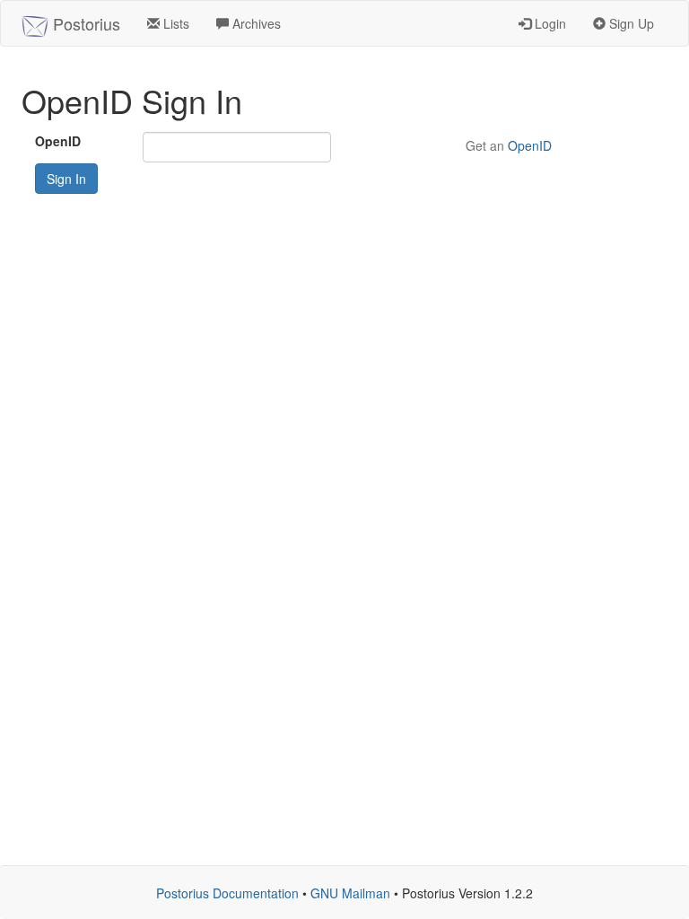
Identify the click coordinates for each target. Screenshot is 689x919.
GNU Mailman (350, 893)
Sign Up (630, 23)
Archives (255, 23)
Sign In (66, 179)
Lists (174, 23)
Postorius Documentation (227, 893)
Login (548, 23)
